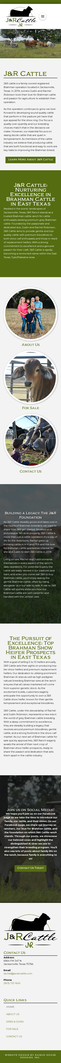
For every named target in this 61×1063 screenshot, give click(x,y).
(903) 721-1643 (12, 983)
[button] (42, 16)
